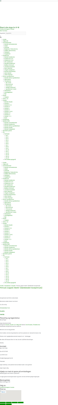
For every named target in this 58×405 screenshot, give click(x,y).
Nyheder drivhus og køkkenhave (12, 78)
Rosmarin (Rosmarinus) (9, 71)
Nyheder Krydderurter (9, 57)
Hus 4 (7, 140)
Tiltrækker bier (36, 324)
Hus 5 (7, 142)
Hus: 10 (7, 150)
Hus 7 (7, 145)
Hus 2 (7, 137)
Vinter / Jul (5, 98)
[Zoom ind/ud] (3, 402)
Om (4, 132)
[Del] (15, 402)
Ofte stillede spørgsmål (10, 159)
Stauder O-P (7, 113)
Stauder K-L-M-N (8, 111)
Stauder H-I (7, 110)
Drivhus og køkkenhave (8, 76)
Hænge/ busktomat (10, 87)
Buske (5, 118)
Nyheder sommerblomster (10, 44)
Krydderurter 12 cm (8, 60)
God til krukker (29, 324)
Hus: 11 (7, 151)
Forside (4, 39)
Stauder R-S (7, 114)
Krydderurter (6, 55)
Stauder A (6, 103)
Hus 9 (7, 148)
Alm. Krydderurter (8, 62)
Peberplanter (7, 90)
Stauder (5, 100)
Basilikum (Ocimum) (9, 65)
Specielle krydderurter (9, 63)
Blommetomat (9, 84)
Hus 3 (7, 138)
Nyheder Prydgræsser (9, 129)
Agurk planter (7, 79)
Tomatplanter (7, 81)
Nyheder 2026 (6, 121)
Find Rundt (6, 134)
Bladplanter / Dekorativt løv (11, 49)
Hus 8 (7, 146)
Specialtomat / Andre (11, 89)
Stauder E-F (7, 106)
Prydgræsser (6, 119)
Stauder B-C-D (8, 105)
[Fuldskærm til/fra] (9, 402)
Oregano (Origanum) (9, 70)
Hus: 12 (7, 153)
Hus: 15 (7, 158)
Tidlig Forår (5, 41)
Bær (5, 94)
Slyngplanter (7, 54)
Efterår (4, 95)
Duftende (6, 47)
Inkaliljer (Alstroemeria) (10, 50)
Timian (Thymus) (8, 74)
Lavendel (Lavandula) (9, 66)
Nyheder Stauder (8, 102)
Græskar (6, 97)
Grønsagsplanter (8, 92)
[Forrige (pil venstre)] (3, 404)
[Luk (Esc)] (20, 402)
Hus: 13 (7, 154)
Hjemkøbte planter (7, 130)
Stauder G (6, 108)
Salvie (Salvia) (7, 73)
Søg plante (2, 33)
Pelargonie (6, 52)
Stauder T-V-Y (7, 116)
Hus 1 (7, 135)
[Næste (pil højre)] (9, 404)
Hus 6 (7, 143)
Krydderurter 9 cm (8, 58)
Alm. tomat (8, 82)
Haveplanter (7, 285)
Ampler (6, 46)
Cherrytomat (9, 86)
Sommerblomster (7, 42)
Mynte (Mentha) (8, 68)
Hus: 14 (7, 156)
